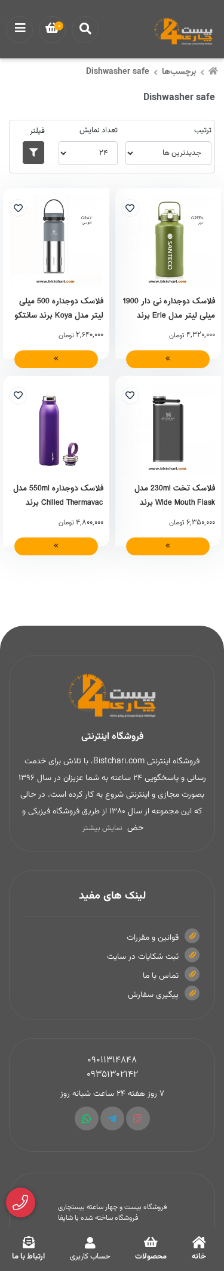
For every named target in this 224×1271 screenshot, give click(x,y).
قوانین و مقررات (153, 937)
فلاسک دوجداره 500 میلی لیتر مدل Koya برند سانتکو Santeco (58, 308)
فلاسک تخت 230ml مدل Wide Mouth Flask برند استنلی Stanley (174, 495)
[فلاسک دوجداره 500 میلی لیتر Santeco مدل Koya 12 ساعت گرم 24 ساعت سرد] (56, 241)
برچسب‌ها (179, 72)
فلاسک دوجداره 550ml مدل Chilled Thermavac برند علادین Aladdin (58, 495)
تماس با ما (161, 976)
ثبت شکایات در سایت (143, 957)
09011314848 (112, 1060)
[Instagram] (138, 1118)
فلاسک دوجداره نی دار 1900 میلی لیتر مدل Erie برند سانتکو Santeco (168, 308)
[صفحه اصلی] (213, 73)
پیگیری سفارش (153, 995)
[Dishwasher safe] (112, 696)
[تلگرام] (112, 1118)
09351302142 (112, 1074)
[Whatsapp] (87, 1118)
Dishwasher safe (117, 72)
